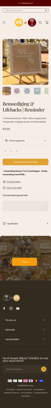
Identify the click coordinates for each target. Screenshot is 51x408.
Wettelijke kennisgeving (11, 393)
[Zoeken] (46, 10)
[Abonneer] (43, 369)
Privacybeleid (10, 389)
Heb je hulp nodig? (14, 188)
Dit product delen (13, 182)
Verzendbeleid (25, 396)
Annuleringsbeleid (26, 393)
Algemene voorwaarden (24, 389)
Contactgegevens (39, 389)
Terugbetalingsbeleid (40, 393)
